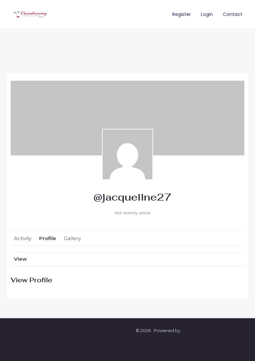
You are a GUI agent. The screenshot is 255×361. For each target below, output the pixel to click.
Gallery (72, 238)
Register (181, 14)
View (20, 259)
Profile (47, 238)
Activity (23, 238)
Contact (232, 14)
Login (207, 14)
